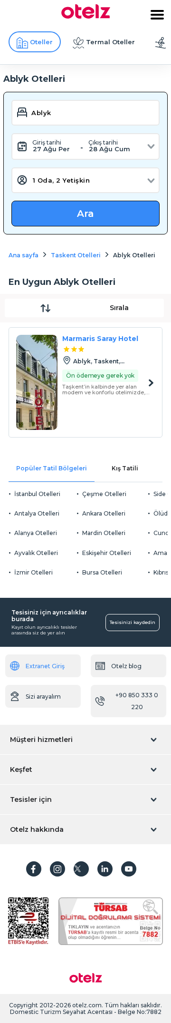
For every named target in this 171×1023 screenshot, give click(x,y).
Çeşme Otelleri (104, 493)
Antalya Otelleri (36, 513)
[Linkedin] (105, 869)
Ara (85, 213)
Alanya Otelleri (35, 532)
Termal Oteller (110, 42)
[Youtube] (128, 869)
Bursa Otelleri (102, 572)
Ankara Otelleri (103, 513)
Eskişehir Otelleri (106, 552)
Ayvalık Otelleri (36, 552)
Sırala (119, 307)
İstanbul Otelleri (37, 493)
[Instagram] (57, 869)
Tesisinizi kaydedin (132, 622)
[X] (81, 869)
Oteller (41, 42)
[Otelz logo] (86, 16)
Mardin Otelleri (103, 532)
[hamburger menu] (157, 15)
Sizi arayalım (43, 696)
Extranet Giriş (45, 666)
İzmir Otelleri (33, 572)
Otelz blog (126, 666)
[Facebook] (33, 869)
